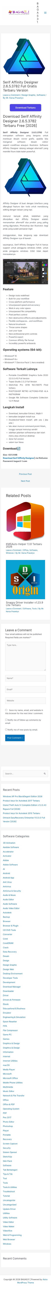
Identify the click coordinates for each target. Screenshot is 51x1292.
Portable (7, 1135)
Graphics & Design (11, 1043)
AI (4, 869)
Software (41, 95)
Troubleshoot (9, 1191)
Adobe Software (10, 865)
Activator (7, 856)
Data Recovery (10, 952)
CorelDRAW (8, 943)
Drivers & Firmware (11, 1000)
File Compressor (10, 1030)
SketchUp (7, 1157)
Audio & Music (9, 895)
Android (6, 873)
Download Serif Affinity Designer (18, 458)
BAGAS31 (38, 13)
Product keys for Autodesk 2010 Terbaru (21, 813)
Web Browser (9, 1239)
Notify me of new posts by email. (23, 730)
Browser (6, 921)
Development (9, 982)
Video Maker (8, 1226)
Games (6, 1039)
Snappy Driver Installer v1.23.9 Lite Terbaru (24, 604)
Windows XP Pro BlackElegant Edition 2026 (22, 796)
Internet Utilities (10, 1061)
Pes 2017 (7, 1117)
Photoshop (8, 1126)
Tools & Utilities (10, 1187)
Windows (10, 553)
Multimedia (8, 1087)
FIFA (5, 1026)
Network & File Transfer (13, 1095)
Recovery (7, 1139)
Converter (7, 934)
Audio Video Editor (11, 908)
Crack (5, 947)
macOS (6, 1065)
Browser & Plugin (10, 926)
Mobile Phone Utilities (13, 1082)
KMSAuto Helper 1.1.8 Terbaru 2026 (24, 545)
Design (6, 960)
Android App (8, 878)
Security (7, 1148)
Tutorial (6, 1196)
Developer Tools (10, 978)
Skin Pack (7, 1161)
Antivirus (7, 886)
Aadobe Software (11, 847)
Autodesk (7, 912)
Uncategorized (9, 1205)
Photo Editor (8, 1122)
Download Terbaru (25, 107)
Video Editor (8, 1222)
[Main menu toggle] (45, 13)
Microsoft (7, 1074)
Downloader (8, 991)
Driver (5, 995)
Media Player (9, 1069)
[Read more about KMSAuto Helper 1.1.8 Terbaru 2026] (25, 521)
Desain (6, 956)
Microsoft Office (10, 1078)
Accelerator (8, 852)
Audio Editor (8, 899)
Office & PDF (9, 1104)
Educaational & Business (14, 1008)
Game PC (7, 1034)
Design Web (8, 969)
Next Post (25, 481)
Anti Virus (7, 882)
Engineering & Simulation (14, 1017)
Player (6, 1130)
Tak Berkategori (10, 1170)
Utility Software (10, 1218)
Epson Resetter (10, 1021)
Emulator (7, 1013)
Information (8, 1052)
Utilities (6, 1213)
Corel (5, 939)
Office (25, 550)
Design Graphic (29, 95)
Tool (5, 1178)
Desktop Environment (13, 973)
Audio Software (10, 904)
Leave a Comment (11, 95)
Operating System (11, 1109)
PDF (5, 1113)
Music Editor (8, 1091)
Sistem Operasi (10, 1152)
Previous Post (25, 474)
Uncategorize (9, 1200)
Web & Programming (12, 1235)
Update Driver (9, 1209)
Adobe (6, 860)
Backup (6, 917)
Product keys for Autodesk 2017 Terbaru (21, 801)
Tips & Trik (7, 1174)
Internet (6, 1056)
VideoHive (7, 1231)
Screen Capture (10, 1143)
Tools (34, 609)
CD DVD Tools (9, 930)
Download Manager (12, 987)
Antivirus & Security (12, 891)
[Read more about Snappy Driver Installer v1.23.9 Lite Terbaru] (25, 579)
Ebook (5, 1004)
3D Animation (9, 843)
